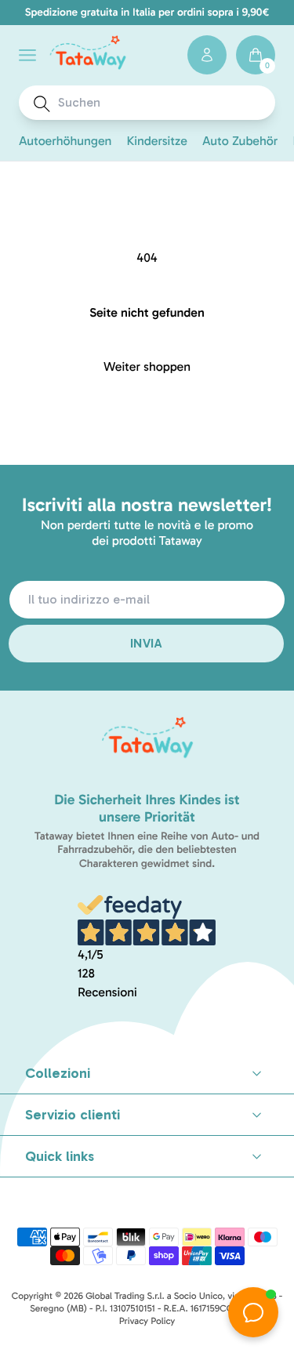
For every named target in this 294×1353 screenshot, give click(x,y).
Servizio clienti (72, 1114)
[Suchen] (41, 104)
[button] (27, 55)
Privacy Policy (147, 1321)
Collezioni (57, 1073)
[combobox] (161, 102)
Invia (146, 643)
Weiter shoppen (147, 367)
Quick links (59, 1156)
